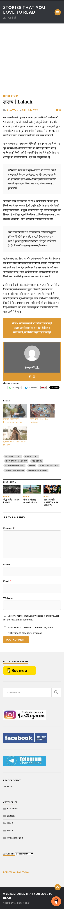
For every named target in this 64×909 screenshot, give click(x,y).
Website (8, 598)
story (32, 465)
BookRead (12, 808)
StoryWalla (12, 110)
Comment (9, 528)
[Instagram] (34, 376)
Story (15, 96)
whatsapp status (14, 470)
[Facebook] (29, 376)
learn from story (15, 465)
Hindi (6, 96)
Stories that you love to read (24, 9)
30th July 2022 (30, 110)
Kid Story (37, 461)
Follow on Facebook (16, 872)
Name (7, 564)
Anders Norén (22, 903)
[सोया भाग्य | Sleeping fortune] (42, 411)
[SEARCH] (56, 692)
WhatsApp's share (38, 470)
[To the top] (58, 887)
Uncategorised (15, 837)
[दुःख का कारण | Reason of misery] (15, 433)
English (11, 815)
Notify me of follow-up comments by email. (31, 627)
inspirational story (16, 461)
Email (7, 581)
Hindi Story (31, 456)
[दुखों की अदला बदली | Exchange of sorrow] (15, 411)
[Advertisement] (32, 57)
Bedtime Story (13, 456)
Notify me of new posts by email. (25, 632)
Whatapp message (49, 465)
